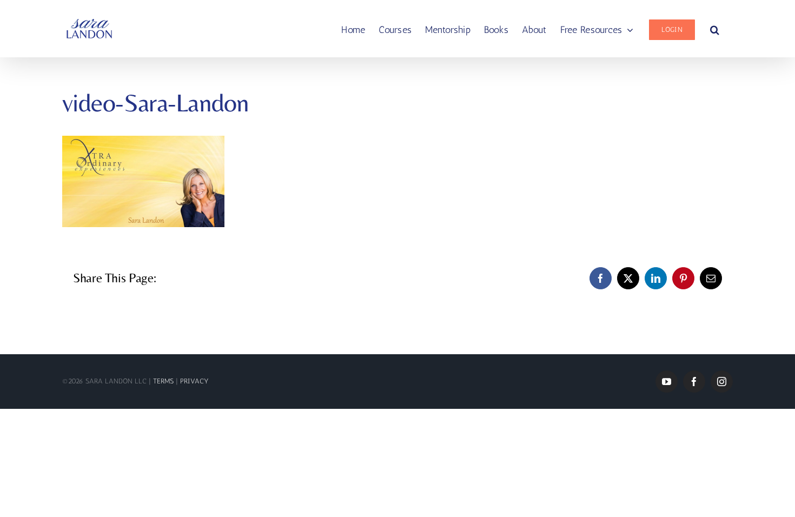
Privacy (194, 381)
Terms (164, 381)
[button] (714, 28)
